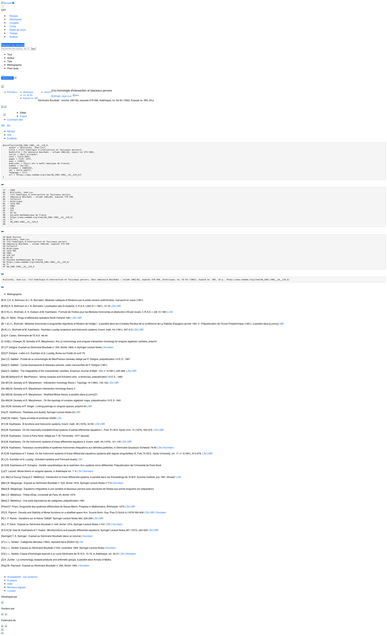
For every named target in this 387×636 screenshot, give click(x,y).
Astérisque (28, 91)
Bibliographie (14, 65)
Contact (11, 590)
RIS (9, 135)
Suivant (47, 91)
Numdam (109, 347)
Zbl (8, 125)
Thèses (14, 33)
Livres (13, 26)
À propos (12, 580)
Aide (9, 583)
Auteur (10, 58)
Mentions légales (16, 587)
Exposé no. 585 (30, 98)
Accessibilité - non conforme (22, 577)
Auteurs (14, 36)
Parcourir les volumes (12, 45)
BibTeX (11, 131)
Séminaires (16, 19)
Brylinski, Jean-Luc (61, 96)
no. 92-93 (27, 94)
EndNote (12, 138)
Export (23, 116)
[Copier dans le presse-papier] (2, 184)
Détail (23, 112)
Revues (14, 16)
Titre (9, 61)
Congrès (14, 23)
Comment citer (15, 119)
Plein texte (13, 68)
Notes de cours (18, 29)
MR (3, 125)
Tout (33, 48)
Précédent (12, 91)
